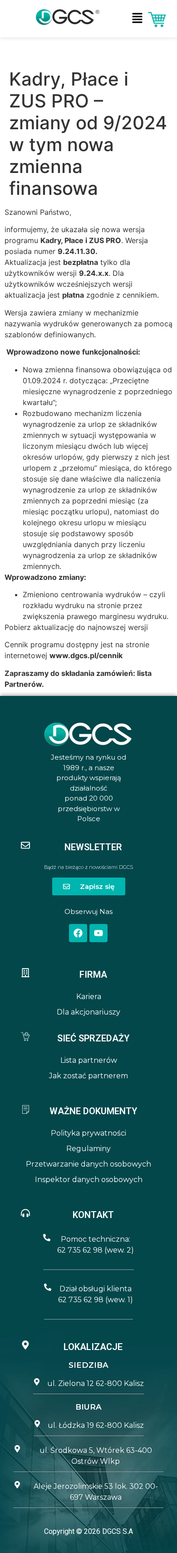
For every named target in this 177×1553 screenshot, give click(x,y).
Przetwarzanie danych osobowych (88, 1164)
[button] (137, 18)
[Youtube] (98, 933)
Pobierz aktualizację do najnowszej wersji (76, 627)
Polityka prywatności (88, 1133)
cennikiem (140, 294)
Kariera (88, 996)
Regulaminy (88, 1148)
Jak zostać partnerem (88, 1075)
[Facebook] (78, 933)
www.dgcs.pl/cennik (86, 655)
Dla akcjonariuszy (88, 1012)
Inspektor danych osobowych (89, 1179)
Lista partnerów (88, 1060)
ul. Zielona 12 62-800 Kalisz (95, 1383)
